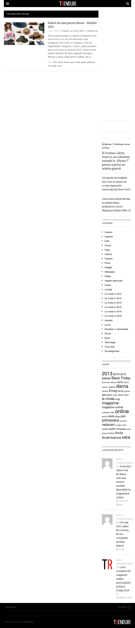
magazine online (112, 407)
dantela (105, 391)
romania (120, 429)
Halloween (110, 271)
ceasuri (105, 387)
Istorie (108, 285)
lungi (117, 399)
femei (66, 62)
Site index (122, 606)
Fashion (65, 30)
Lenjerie (108, 320)
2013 (107, 373)
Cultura (108, 254)
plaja (55, 65)
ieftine (126, 395)
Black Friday (120, 377)
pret (123, 416)
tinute (106, 437)
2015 (55, 62)
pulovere (123, 420)
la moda (108, 398)
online (77, 62)
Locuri (108, 324)
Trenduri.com (27, 621)
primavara (110, 420)
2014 (116, 374)
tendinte (111, 433)
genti (109, 394)
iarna (120, 394)
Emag (113, 390)
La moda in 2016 (113, 311)
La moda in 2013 (113, 293)
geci (104, 394)
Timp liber (110, 346)
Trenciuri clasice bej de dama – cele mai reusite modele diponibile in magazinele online (123, 482)
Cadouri (108, 232)
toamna (115, 437)
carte (120, 382)
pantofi (105, 416)
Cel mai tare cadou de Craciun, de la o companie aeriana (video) (122, 534)
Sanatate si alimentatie (116, 329)
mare (72, 62)
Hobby (108, 276)
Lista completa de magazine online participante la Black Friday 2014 (123, 579)
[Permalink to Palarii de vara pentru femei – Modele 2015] (24, 33)
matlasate (106, 412)
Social (108, 333)
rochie (105, 429)
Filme (107, 263)
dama (60, 62)
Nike (112, 412)
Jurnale (108, 289)
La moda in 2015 (77, 30)
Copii (107, 249)
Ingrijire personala (114, 280)
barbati (106, 378)
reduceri (108, 424)
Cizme (108, 245)
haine (115, 395)
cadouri (113, 382)
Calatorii (109, 236)
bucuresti (106, 382)
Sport (107, 337)
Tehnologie (110, 342)
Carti (107, 241)
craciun (112, 386)
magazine (110, 402)
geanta (127, 391)
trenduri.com (92, 30)
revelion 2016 (121, 425)
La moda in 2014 (113, 298)
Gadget (108, 267)
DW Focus (67, 3)
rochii (112, 429)
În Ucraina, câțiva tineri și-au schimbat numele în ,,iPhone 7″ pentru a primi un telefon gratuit (116, 160)
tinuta (119, 432)
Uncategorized (112, 351)
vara (60, 65)
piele (111, 416)
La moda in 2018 (113, 315)
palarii (83, 62)
